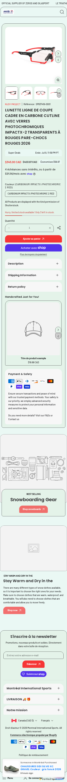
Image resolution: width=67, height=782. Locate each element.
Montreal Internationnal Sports (42, 727)
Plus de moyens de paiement (33, 254)
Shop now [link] (12, 610)
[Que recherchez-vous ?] (62, 11)
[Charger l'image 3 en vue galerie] (40, 93)
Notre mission (17, 710)
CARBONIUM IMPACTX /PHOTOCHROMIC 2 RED (31, 193)
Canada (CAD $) (26, 720)
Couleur (33, 186)
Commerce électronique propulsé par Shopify (33, 735)
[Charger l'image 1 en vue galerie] (11, 93)
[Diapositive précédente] (58, 60)
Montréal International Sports (29, 688)
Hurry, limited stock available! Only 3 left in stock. (29, 212)
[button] (59, 228)
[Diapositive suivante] (58, 53)
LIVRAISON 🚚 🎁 (18, 699)
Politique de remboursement (33, 755)
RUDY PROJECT (12, 104)
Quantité (10, 220)
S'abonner (32, 664)
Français (45, 720)
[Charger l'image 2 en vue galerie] (26, 93)
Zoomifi (59, 779)
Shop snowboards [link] (32, 509)
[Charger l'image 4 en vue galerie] (55, 93)
